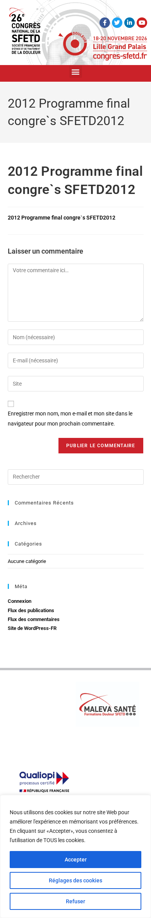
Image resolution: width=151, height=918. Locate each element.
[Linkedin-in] (129, 22)
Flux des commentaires (34, 619)
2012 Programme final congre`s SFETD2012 (61, 217)
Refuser (75, 901)
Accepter (76, 859)
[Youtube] (142, 22)
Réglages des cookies (75, 880)
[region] (75, 856)
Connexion (19, 601)
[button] (75, 71)
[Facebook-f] (105, 22)
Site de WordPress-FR (32, 628)
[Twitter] (117, 22)
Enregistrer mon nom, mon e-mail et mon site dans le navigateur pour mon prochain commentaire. (70, 418)
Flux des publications (31, 610)
